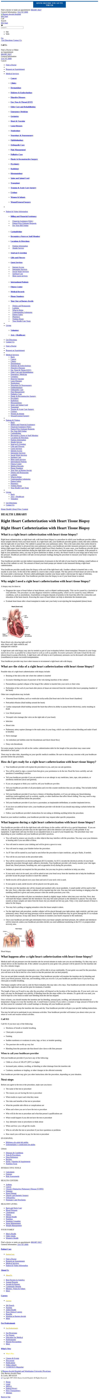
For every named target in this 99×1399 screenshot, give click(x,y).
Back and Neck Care (14, 1208)
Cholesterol (10, 1212)
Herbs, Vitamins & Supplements (18, 1162)
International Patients (19, 462)
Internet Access (18, 267)
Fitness (8, 1215)
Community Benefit (13, 1286)
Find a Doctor (11, 65)
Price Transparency (13, 1391)
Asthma (9, 1185)
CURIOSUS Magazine (15, 1367)
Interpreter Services (19, 269)
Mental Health (11, 1217)
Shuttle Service (18, 248)
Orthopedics (10, 1198)
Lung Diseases (16, 381)
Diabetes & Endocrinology (21, 366)
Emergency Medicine (19, 374)
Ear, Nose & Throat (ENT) (21, 370)
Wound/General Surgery (20, 416)
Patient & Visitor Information (17, 212)
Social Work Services (20, 271)
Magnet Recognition (13, 1342)
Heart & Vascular (17, 379)
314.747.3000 (22, 12)
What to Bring (17, 310)
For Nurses (10, 1335)
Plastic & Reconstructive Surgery (23, 396)
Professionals (11, 1340)
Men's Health (11, 1234)
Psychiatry (15, 398)
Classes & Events (12, 1358)
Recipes (9, 1159)
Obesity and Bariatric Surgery (17, 1195)
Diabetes (9, 1191)
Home (3, 509)
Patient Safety (17, 315)
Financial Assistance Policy (22, 221)
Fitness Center (16, 464)
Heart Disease (11, 1193)
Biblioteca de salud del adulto (17, 1142)
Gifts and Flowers (17, 446)
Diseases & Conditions (14, 1153)
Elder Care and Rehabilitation (22, 372)
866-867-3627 (36, 1242)
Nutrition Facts (11, 1164)
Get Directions (7, 40)
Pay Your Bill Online (20, 225)
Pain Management (17, 392)
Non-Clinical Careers (14, 1312)
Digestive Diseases (18, 368)
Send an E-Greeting (18, 444)
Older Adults (11, 1236)
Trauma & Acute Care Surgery (22, 409)
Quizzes (9, 1174)
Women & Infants (17, 414)
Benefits (9, 1314)
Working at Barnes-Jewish (16, 1316)
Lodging (15, 308)
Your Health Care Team (21, 321)
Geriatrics (14, 377)
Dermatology (16, 363)
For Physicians (11, 1333)
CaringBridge (16, 433)
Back (13, 357)
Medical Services (12, 74)
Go (2, 38)
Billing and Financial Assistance (23, 425)
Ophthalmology (17, 387)
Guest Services (16, 449)
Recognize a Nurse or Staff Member (24, 435)
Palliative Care (16, 394)
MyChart (4, 23)
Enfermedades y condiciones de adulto (20, 1145)
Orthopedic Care (17, 390)
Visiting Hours (18, 319)
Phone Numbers (17, 468)
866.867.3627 (36, 10)
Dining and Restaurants (21, 306)
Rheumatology (16, 403)
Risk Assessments (12, 1176)
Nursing (9, 1308)
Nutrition (9, 1219)
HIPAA (9, 1386)
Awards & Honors (13, 1284)
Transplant (15, 407)
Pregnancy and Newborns (16, 1200)
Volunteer (14, 499)
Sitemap (9, 1393)
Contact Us (17, 40)
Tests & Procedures (13, 1155)
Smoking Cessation (13, 1221)
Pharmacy (16, 317)
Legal (8, 1384)
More (8, 1291)
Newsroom (10, 1360)
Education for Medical (14, 1337)
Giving (8, 325)
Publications (10, 1363)
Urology (14, 411)
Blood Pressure (11, 1210)
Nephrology (15, 383)
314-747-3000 (22, 1244)
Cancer (13, 359)
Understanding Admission (22, 312)
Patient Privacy (11, 1388)
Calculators (10, 1172)
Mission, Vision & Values (15, 1289)
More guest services (20, 276)
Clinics (13, 361)
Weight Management (14, 1225)
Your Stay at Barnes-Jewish (21, 470)
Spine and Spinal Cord (19, 405)
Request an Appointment (15, 69)
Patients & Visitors (13, 420)
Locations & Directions (19, 438)
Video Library (11, 1365)
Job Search (10, 1305)
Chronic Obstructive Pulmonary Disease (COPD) (24, 1189)
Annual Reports (12, 1282)
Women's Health (12, 1238)
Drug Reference (12, 1157)
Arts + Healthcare (17, 497)
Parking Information (20, 246)
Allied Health (11, 1310)
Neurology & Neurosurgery (21, 385)
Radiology (15, 401)
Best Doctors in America (15, 1280)
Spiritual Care (17, 274)
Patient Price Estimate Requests (24, 223)
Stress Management (13, 1223)
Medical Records (17, 466)
